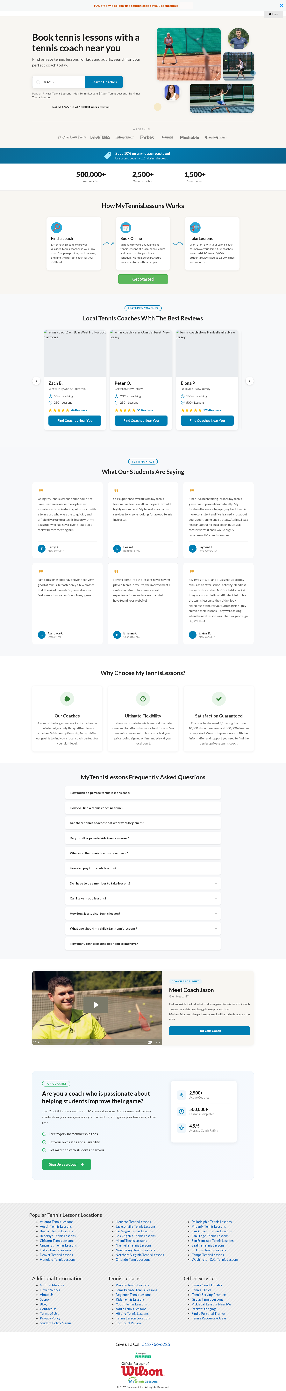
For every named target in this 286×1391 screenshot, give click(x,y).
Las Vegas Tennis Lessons (134, 1231)
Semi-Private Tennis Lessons (136, 1290)
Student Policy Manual (56, 1323)
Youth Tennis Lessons (131, 1304)
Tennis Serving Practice (209, 1295)
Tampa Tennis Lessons (208, 1255)
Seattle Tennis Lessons (208, 1245)
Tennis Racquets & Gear (209, 1318)
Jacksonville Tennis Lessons (136, 1226)
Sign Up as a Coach (63, 1164)
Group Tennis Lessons (207, 1299)
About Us (47, 1295)
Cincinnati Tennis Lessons (58, 1245)
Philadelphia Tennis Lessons (212, 1222)
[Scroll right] (249, 381)
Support (46, 1299)
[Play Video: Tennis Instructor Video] (95, 1005)
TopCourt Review (128, 1323)
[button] (143, 5)
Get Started (143, 279)
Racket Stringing (204, 1309)
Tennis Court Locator (207, 1285)
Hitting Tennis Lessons (132, 1313)
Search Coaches (104, 82)
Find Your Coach (209, 1030)
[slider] (91, 1042)
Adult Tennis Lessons (114, 93)
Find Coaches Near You (75, 420)
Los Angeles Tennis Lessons (136, 1236)
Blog (43, 1304)
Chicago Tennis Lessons (57, 1241)
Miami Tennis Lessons (131, 1241)
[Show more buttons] (158, 1042)
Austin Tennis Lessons (56, 1226)
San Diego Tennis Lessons (210, 1236)
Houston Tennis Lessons (133, 1222)
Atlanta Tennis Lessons (56, 1222)
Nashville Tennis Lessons (134, 1245)
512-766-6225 (156, 1344)
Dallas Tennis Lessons (55, 1250)
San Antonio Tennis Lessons (212, 1231)
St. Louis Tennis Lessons (209, 1250)
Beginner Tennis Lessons (133, 1295)
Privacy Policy (50, 1318)
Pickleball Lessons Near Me (211, 1304)
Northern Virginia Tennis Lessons (140, 1255)
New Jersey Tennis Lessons (135, 1250)
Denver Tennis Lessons (56, 1255)
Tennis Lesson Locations (133, 1318)
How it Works (50, 1290)
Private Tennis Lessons (57, 93)
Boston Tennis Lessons (56, 1231)
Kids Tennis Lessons (85, 93)
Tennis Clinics (201, 1290)
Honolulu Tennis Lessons (57, 1259)
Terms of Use (49, 1313)
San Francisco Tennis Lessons (213, 1241)
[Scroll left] (36, 381)
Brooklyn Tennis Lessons (58, 1236)
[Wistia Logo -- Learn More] (150, 1042)
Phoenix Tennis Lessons (209, 1226)
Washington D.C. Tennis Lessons (215, 1259)
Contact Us (48, 1309)
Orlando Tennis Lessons (133, 1259)
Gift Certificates (52, 1285)
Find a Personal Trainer (208, 1313)
